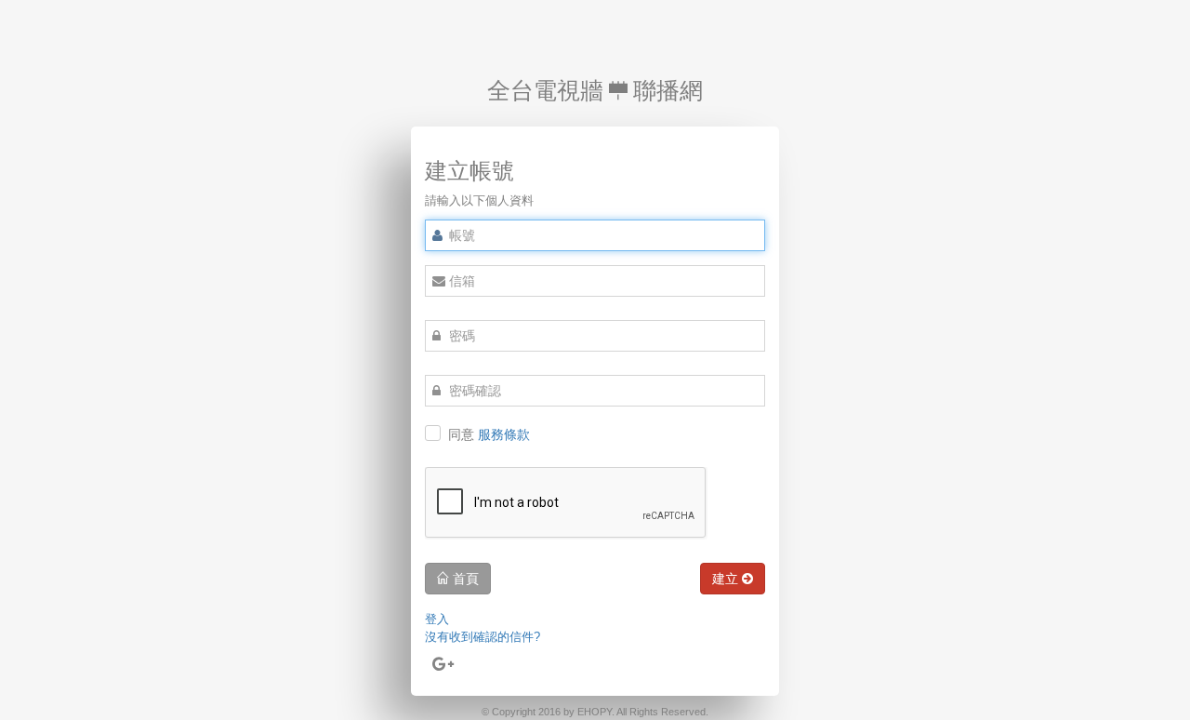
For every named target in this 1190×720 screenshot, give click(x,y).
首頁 (464, 578)
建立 (727, 578)
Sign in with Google (443, 683)
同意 (489, 434)
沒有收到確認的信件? (482, 637)
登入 (437, 619)
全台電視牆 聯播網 (595, 90)
